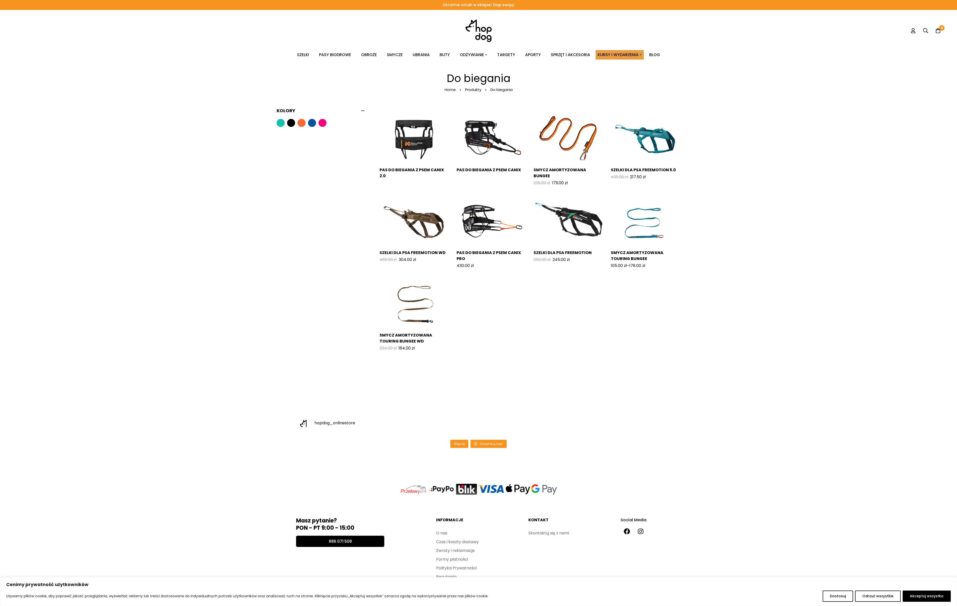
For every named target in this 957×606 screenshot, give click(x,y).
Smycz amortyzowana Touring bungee (637, 255)
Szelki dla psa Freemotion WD (413, 253)
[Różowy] (322, 123)
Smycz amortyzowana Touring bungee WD (406, 338)
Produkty (473, 89)
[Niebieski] (312, 123)
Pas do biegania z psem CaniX (489, 170)
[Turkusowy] (281, 123)
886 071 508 (340, 541)
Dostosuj (838, 596)
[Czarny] (291, 123)
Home (450, 89)
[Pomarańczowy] (302, 123)
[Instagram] (640, 531)
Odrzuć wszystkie (877, 596)
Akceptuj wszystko (927, 596)
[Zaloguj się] (913, 30)
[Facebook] (627, 531)
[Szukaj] (925, 30)
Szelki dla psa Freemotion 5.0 (643, 170)
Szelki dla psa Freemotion (563, 253)
